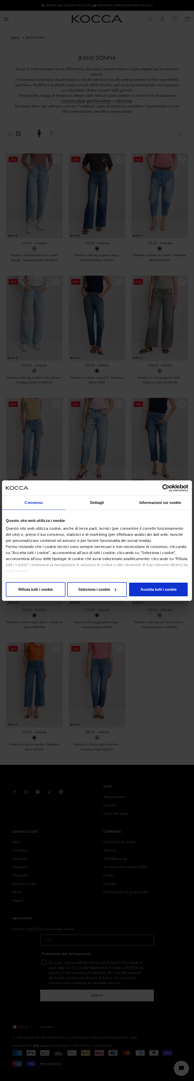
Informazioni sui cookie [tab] (160, 502)
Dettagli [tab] (97, 502)
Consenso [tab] (34, 502)
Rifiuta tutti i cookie (35, 589)
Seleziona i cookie (94, 589)
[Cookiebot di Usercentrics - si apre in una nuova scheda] (166, 488)
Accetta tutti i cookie (158, 589)
